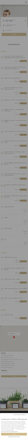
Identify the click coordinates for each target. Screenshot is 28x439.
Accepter (14, 434)
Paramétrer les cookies (14, 436)
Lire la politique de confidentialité (9, 431)
